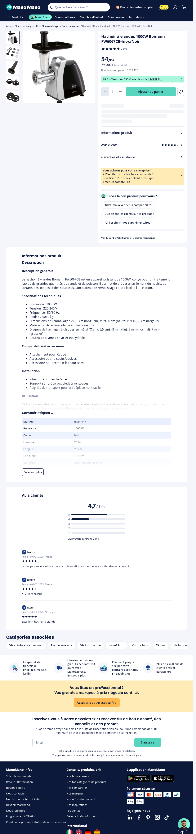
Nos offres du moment (80, 799)
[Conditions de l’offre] (181, 79)
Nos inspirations (76, 805)
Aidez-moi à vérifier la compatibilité (128, 205)
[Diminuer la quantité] (105, 91)
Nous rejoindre (15, 810)
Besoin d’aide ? (15, 788)
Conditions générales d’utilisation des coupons (36, 822)
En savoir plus (133, 755)
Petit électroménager (48, 26)
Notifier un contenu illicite (23, 799)
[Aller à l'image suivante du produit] (87, 67)
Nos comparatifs (76, 788)
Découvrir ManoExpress (81, 816)
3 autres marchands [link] (144, 237)
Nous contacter (16, 793)
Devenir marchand (18, 805)
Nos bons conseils (78, 776)
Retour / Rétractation (19, 782)
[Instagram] (157, 817)
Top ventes (73, 810)
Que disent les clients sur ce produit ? (129, 214)
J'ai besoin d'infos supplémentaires (127, 222)
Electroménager (25, 26)
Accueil (10, 26)
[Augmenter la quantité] (120, 91)
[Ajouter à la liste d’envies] (180, 91)
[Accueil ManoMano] (24, 7)
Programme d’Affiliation (21, 816)
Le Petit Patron (121, 237)
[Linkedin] (130, 817)
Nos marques (75, 793)
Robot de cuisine (71, 26)
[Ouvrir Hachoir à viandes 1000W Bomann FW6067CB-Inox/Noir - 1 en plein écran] (59, 67)
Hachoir (86, 26)
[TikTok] (166, 817)
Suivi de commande (18, 776)
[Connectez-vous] (175, 7)
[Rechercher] (52, 7)
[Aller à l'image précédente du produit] (30, 67)
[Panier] (184, 7)
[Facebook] (139, 817)
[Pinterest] (148, 817)
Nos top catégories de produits (86, 782)
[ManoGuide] (184, 824)
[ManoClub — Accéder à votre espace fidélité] (164, 7)
